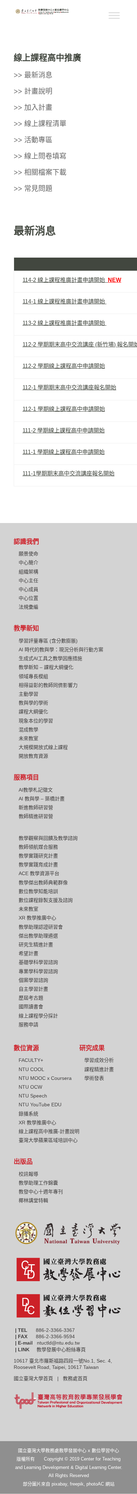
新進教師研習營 (36, 807)
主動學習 (28, 694)
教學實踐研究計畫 (38, 856)
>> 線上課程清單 (40, 124)
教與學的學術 (33, 703)
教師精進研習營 (36, 816)
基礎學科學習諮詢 (38, 962)
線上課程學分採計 (38, 1016)
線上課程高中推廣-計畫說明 (49, 1131)
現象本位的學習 (36, 721)
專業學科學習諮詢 (38, 971)
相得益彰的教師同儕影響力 (48, 685)
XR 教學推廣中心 (37, 918)
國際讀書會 (31, 1006)
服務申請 (28, 1024)
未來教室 (28, 738)
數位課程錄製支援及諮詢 (46, 900)
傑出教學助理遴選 (38, 936)
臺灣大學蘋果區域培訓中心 (48, 1140)
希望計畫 (28, 953)
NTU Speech (33, 1096)
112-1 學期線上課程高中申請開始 (63, 409)
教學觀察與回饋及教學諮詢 (48, 838)
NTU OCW (30, 1087)
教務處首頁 (76, 1378)
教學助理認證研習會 (41, 927)
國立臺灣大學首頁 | (38, 1378)
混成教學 (28, 729)
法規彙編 (28, 607)
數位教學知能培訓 (38, 891)
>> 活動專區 (33, 140)
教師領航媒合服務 (38, 847)
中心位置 (28, 598)
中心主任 (28, 580)
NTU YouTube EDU (40, 1104)
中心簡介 (28, 562)
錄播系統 (28, 1114)
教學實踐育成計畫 (38, 864)
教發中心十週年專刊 (41, 1191)
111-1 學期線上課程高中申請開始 (63, 452)
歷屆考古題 (31, 998)
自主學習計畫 (33, 989)
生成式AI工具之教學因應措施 (50, 658)
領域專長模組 (33, 676)
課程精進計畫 (99, 1069)
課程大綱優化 (33, 711)
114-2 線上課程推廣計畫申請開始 (71, 280)
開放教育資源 (33, 756)
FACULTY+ (31, 1060)
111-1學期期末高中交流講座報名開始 (68, 474)
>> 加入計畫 (33, 107)
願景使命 (28, 554)
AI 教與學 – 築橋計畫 (42, 798)
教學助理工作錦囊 (38, 1183)
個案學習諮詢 (33, 980)
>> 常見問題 (33, 188)
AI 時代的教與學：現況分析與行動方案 (61, 649)
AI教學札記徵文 (36, 790)
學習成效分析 (99, 1060)
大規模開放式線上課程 (43, 747)
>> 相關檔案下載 (40, 172)
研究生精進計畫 (36, 944)
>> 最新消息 (33, 75)
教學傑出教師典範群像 (43, 882)
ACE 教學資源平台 (39, 873)
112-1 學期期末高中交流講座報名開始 (69, 388)
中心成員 (28, 589)
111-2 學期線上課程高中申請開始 (63, 431)
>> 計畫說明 (33, 91)
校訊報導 (28, 1174)
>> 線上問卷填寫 (40, 156)
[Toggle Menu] (114, 15)
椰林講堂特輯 (33, 1200)
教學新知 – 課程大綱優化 (46, 667)
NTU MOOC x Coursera (45, 1078)
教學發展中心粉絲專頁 (61, 1349)
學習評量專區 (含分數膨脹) (48, 641)
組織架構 (28, 571)
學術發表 (94, 1078)
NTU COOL (31, 1069)
